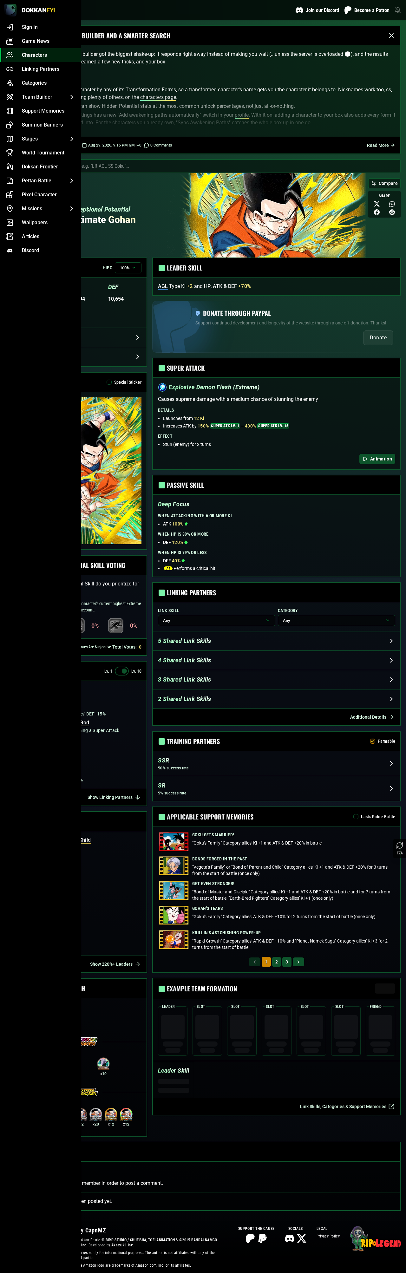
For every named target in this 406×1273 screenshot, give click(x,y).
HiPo (107, 267)
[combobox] (219, 166)
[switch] (122, 671)
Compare (388, 183)
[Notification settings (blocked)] (397, 10)
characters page (158, 97)
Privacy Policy (328, 1236)
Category (288, 610)
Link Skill (169, 610)
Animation (381, 458)
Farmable (386, 741)
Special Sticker (127, 382)
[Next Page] (298, 961)
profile (242, 115)
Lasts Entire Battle (378, 816)
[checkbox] (109, 382)
